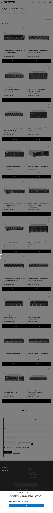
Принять (26, 505)
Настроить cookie (12, 497)
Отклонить (26, 509)
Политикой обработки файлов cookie (23, 501)
